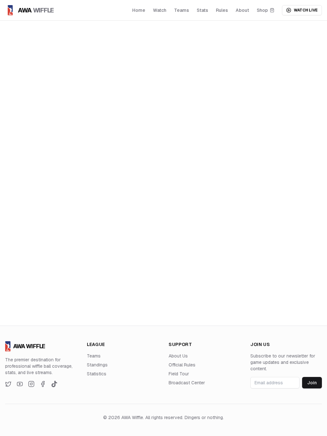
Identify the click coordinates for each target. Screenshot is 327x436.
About (242, 10)
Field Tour (179, 374)
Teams (181, 10)
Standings (97, 365)
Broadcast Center (187, 383)
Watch (159, 10)
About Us (178, 356)
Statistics (96, 374)
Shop (262, 10)
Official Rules (182, 365)
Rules (222, 10)
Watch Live (306, 10)
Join (312, 383)
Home (138, 10)
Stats (202, 10)
